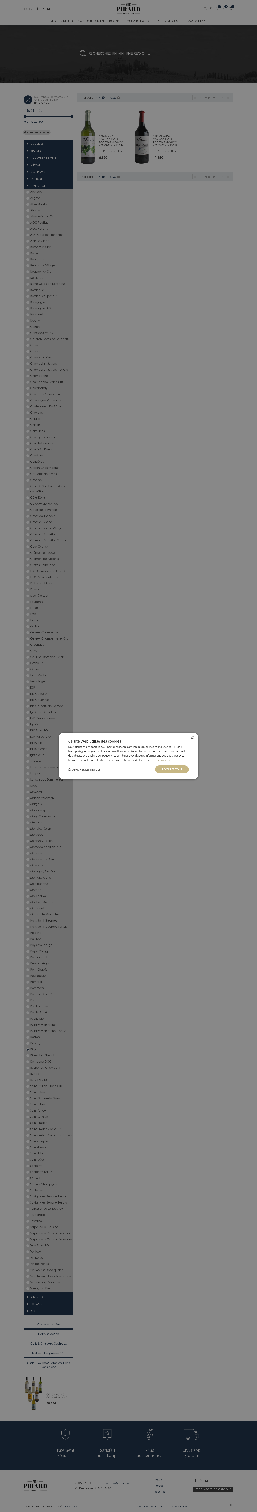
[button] (84, 769)
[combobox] (192, 737)
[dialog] (128, 756)
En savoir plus (165, 760)
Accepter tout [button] (172, 769)
